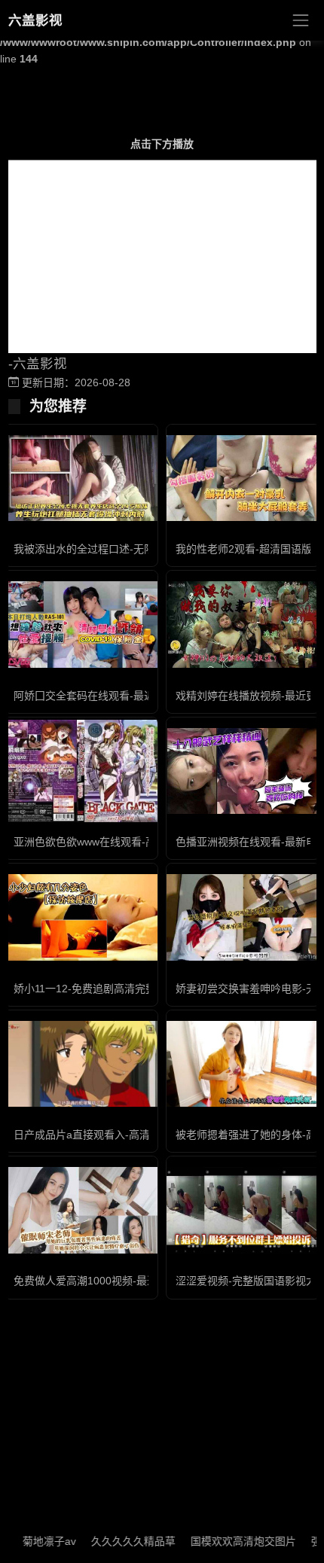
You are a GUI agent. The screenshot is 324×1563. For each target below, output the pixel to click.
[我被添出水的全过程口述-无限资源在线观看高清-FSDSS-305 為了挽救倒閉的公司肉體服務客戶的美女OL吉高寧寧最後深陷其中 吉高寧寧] (81, 478)
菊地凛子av (34, 1541)
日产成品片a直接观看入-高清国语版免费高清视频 (129, 1135)
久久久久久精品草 (118, 1541)
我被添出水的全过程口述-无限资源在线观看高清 (126, 549)
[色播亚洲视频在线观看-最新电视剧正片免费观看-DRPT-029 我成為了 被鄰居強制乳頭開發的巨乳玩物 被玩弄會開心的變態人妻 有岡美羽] (243, 771)
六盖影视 (35, 20)
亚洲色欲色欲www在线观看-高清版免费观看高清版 (132, 842)
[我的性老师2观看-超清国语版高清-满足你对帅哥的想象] (243, 478)
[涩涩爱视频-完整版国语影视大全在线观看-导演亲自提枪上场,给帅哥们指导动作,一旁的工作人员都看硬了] (243, 1210)
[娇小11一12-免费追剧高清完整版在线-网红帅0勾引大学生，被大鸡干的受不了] (81, 917)
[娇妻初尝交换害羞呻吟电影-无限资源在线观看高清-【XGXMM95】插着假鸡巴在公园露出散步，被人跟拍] (243, 917)
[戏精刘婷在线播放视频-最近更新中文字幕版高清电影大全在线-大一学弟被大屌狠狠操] (243, 624)
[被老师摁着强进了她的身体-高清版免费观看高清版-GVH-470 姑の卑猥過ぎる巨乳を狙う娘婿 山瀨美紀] (243, 1064)
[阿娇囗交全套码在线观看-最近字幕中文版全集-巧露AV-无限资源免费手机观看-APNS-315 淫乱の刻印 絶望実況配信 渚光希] (81, 624)
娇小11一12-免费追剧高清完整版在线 (101, 989)
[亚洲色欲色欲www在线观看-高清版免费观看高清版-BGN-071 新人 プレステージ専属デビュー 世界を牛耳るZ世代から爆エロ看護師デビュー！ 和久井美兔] (81, 771)
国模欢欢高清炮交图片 (228, 1541)
